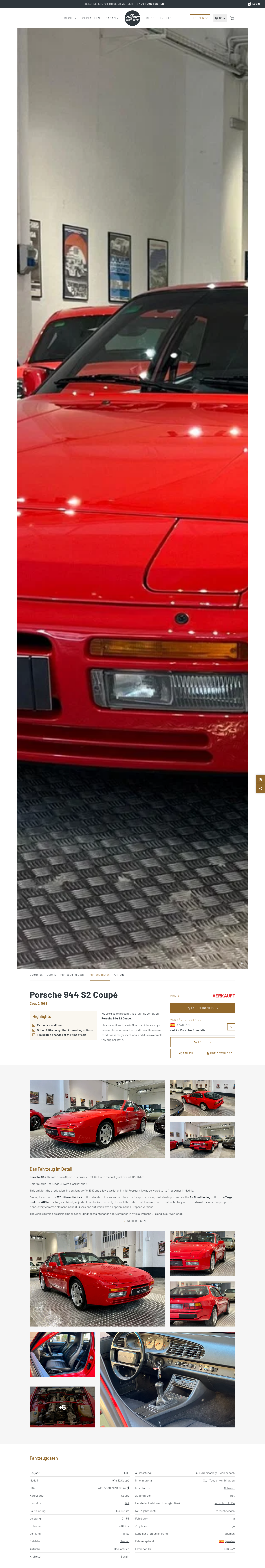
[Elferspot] (132, 18)
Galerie (51, 974)
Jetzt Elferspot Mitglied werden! (124, 3)
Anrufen (204, 1042)
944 (127, 1503)
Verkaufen (91, 18)
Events (166, 18)
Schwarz (229, 1488)
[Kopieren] (128, 1487)
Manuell (124, 1541)
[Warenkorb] (232, 18)
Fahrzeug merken (204, 1008)
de (220, 18)
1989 (126, 1472)
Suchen (70, 18)
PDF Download (220, 1053)
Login (256, 3)
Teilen (187, 1053)
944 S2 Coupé (120, 1480)
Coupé (125, 1495)
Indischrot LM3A (225, 1503)
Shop (150, 18)
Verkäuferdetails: (186, 1019)
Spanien (230, 1541)
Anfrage (119, 974)
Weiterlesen (136, 1220)
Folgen (198, 18)
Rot (232, 1495)
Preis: (175, 995)
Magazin (112, 18)
